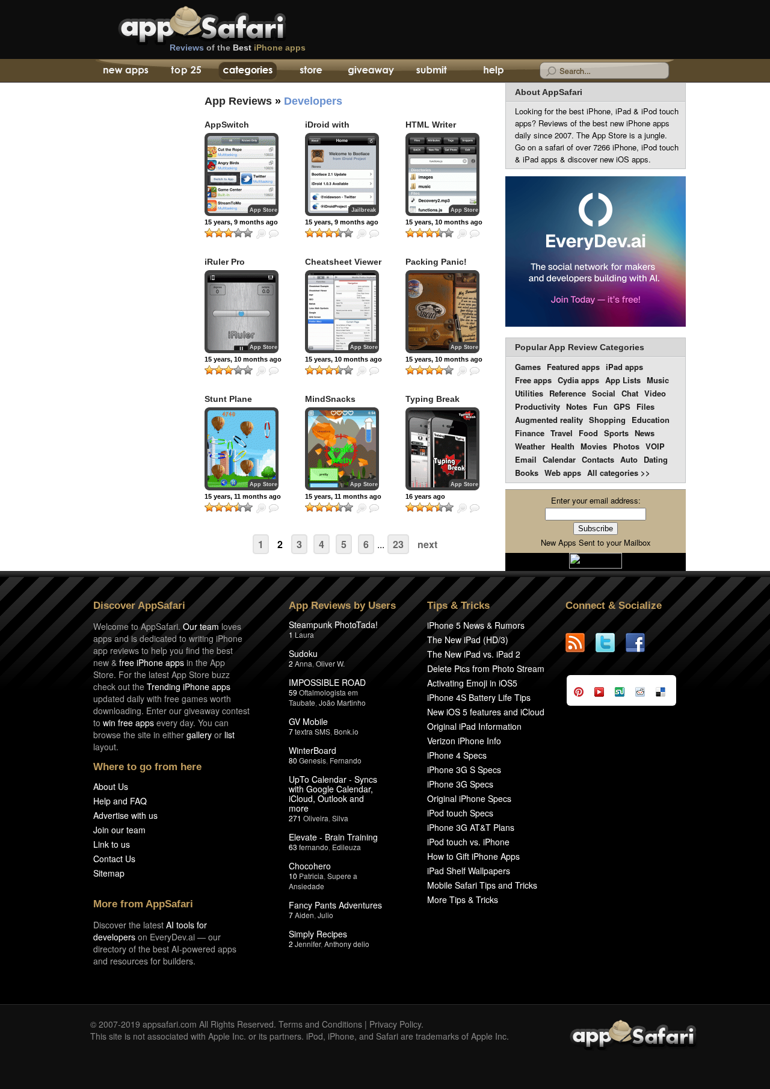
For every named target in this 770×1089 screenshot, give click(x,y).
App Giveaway (370, 71)
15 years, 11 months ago (243, 496)
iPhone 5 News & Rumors (476, 625)
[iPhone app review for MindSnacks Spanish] (342, 448)
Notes (576, 406)
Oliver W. (330, 663)
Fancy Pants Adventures (335, 905)
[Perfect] (248, 233)
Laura (304, 634)
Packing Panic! (436, 262)
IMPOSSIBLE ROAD (327, 682)
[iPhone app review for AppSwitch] (242, 174)
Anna (303, 663)
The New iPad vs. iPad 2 (473, 654)
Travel (561, 433)
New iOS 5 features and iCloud (485, 712)
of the (238, 47)
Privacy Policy (395, 1024)
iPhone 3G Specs (460, 784)
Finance (529, 433)
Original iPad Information (474, 726)
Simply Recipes (318, 934)
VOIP (655, 446)
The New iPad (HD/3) (467, 640)
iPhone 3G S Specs (464, 770)
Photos (626, 446)
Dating (656, 459)
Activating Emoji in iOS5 (472, 683)
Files (645, 406)
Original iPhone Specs (469, 798)
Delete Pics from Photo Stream (485, 668)
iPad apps (624, 366)
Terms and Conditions (320, 1024)
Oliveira (315, 818)
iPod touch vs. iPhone (468, 842)
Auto (629, 459)
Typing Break (432, 399)
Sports (616, 433)
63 (293, 847)
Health (562, 446)
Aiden (304, 915)
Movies (594, 446)
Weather (530, 446)
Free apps (533, 380)
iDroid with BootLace (327, 130)
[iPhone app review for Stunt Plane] (242, 448)
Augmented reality (549, 419)
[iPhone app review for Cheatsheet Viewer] (342, 311)
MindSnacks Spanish (330, 404)
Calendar (559, 459)
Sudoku (303, 653)
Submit (431, 71)
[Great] (238, 233)
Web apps (562, 472)
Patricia (311, 876)
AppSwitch (227, 124)
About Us (110, 786)
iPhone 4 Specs (457, 755)
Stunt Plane (228, 399)
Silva (340, 818)
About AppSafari (548, 92)
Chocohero (310, 866)
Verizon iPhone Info (464, 741)
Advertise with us (125, 815)
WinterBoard (312, 750)
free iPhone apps (151, 662)
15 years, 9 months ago (241, 222)
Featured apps (573, 366)
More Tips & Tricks (462, 899)
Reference (567, 393)
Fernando (346, 760)
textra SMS (312, 731)
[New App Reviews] (125, 71)
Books (526, 472)
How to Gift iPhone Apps (473, 856)
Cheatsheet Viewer (343, 262)
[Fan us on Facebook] (641, 642)
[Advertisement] (132, 303)
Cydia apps (578, 380)
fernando (313, 847)
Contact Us (114, 859)
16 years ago (425, 496)
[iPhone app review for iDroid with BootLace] (342, 174)
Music (658, 380)
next (427, 544)
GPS (622, 406)
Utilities (529, 393)
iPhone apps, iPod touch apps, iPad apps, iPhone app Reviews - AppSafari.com (227, 23)
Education (651, 419)
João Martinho (342, 702)
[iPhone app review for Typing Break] (442, 448)
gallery (199, 735)
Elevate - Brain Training (333, 837)
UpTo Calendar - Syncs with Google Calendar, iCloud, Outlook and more (333, 793)
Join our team (119, 830)
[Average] (228, 233)
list (229, 735)
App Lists (623, 380)
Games (528, 366)
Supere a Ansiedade (323, 881)
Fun (600, 406)
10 (293, 876)
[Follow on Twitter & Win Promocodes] (611, 642)
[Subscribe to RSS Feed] (580, 642)
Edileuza (346, 847)
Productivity (537, 406)
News (644, 433)
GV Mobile (308, 721)
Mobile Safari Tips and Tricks (482, 885)
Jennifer (308, 944)
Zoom (261, 234)
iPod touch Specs (460, 813)
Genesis (312, 760)
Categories (247, 71)
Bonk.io (346, 731)
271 (295, 818)
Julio (325, 915)
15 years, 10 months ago (443, 222)
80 (293, 760)
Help (493, 71)
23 (398, 544)
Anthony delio (346, 944)
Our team (201, 626)
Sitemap (109, 873)
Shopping (607, 419)
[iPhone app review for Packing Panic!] (442, 311)
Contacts (598, 459)
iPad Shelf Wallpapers (468, 871)
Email (526, 459)
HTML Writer (430, 124)
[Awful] (209, 233)
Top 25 (186, 71)
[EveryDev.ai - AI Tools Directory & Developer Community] (595, 252)
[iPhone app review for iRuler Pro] (242, 311)
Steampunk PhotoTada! (333, 625)
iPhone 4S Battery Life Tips (479, 697)
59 (293, 692)
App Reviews (238, 101)
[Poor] (219, 233)
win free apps (128, 723)
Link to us (111, 844)
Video (655, 393)
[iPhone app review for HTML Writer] (442, 174)
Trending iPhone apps (188, 686)
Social (603, 393)
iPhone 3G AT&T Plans (470, 827)
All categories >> (618, 472)
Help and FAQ (120, 801)
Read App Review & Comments (274, 234)
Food (588, 433)
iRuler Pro (225, 262)
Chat (629, 393)
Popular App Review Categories (579, 347)
